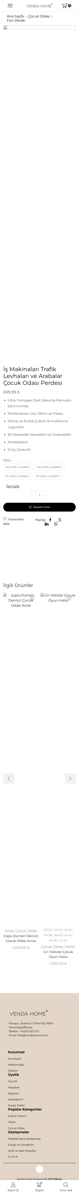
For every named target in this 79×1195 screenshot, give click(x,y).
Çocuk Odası (39, 16)
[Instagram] (39, 1169)
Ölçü (7, 460)
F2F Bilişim (55, 1179)
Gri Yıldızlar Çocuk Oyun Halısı (58, 954)
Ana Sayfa (15, 16)
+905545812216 (29, 1031)
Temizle (13, 486)
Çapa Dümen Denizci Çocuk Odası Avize (21, 938)
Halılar (70, 947)
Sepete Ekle (41, 507)
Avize (9, 931)
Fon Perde (16, 20)
